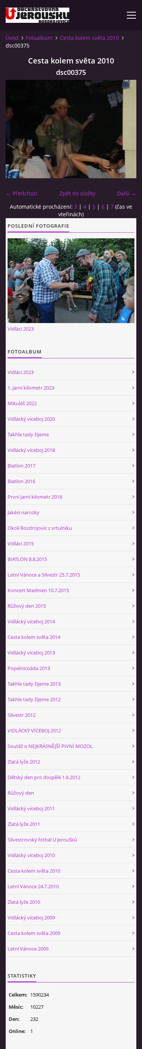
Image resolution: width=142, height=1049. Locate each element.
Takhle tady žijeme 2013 (34, 683)
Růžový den (21, 792)
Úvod (12, 37)
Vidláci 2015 (21, 543)
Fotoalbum (39, 37)
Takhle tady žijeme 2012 (34, 699)
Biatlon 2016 (21, 481)
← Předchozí (21, 193)
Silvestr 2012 (22, 714)
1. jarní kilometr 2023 (31, 387)
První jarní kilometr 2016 (35, 496)
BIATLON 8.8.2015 (27, 559)
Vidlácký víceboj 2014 (31, 621)
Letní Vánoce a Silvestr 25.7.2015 (44, 574)
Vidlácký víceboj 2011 (31, 808)
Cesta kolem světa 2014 (34, 637)
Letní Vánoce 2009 (28, 948)
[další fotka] (124, 129)
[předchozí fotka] (18, 129)
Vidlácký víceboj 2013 (31, 652)
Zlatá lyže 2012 (24, 761)
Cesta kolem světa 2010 (89, 37)
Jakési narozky (23, 512)
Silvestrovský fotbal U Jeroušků (42, 839)
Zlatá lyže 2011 (24, 824)
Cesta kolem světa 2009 (34, 933)
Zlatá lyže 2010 (24, 901)
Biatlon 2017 (21, 465)
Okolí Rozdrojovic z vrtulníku (40, 527)
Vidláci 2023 (21, 328)
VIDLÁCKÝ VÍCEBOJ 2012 (34, 730)
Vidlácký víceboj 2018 (31, 450)
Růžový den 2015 (27, 605)
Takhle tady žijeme (28, 434)
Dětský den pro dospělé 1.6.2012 (44, 777)
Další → (126, 193)
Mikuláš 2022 (22, 403)
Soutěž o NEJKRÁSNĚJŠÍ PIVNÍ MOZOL (50, 746)
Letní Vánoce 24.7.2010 (33, 886)
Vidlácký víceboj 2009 (31, 917)
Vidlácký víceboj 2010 (31, 855)
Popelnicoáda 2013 (29, 668)
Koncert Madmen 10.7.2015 (38, 590)
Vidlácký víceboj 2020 (31, 418)
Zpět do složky (77, 193)
